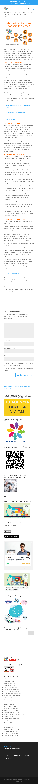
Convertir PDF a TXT (9, 685)
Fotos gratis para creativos (11, 719)
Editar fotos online (9, 679)
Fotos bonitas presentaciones (12, 721)
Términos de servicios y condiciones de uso (16, 755)
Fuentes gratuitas (9, 716)
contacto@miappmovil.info (12, 748)
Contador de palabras (10, 687)
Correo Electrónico (10, 525)
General (30, 12)
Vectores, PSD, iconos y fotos (12, 723)
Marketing (15, 14)
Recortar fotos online (10, 683)
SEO (29, 14)
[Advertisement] (19, 645)
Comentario (8, 322)
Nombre (7, 340)
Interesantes (7, 14)
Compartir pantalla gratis (11, 689)
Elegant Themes (17, 779)
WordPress (19, 781)
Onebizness (7, 758)
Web (5, 355)
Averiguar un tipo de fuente (12, 691)
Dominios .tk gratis (9, 700)
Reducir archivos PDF (10, 704)
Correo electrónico (10, 348)
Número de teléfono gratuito (12, 693)
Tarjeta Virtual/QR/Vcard (13, 273)
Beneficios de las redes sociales (15, 112)
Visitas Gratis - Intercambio (12, 696)
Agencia (25, 12)
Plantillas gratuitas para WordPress (14, 714)
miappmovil (9, 12)
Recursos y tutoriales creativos (13, 729)
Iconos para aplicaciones (11, 731)
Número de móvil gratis (11, 708)
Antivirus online (8, 698)
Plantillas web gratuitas (11, 733)
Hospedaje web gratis (10, 702)
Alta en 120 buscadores (11, 710)
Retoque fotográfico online (11, 712)
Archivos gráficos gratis (10, 706)
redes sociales (23, 14)
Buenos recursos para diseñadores (14, 725)
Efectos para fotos (9, 681)
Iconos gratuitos (8, 727)
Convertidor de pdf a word (11, 735)
